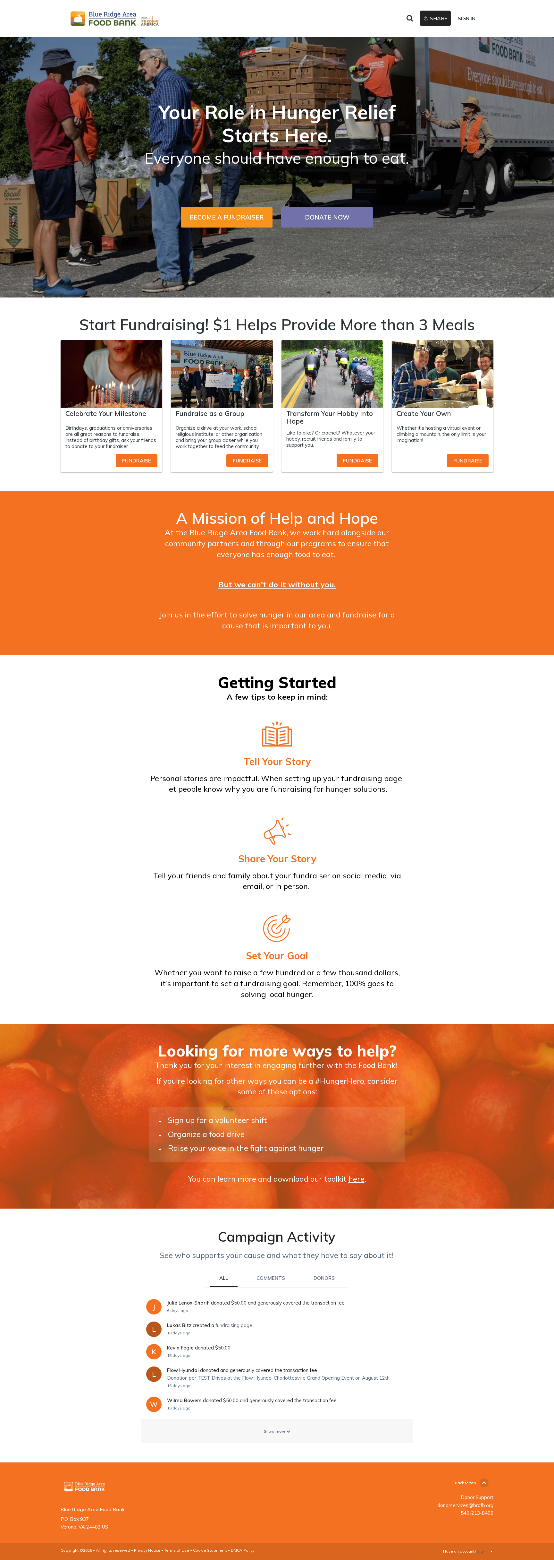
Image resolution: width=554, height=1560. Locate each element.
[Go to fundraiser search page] (410, 18)
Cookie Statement (210, 1550)
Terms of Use (176, 1550)
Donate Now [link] (327, 217)
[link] (118, 19)
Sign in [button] (466, 18)
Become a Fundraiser (226, 217)
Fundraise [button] (136, 460)
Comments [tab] (270, 1278)
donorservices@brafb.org (465, 1505)
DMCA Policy (242, 1550)
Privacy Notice (147, 1550)
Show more (275, 1431)
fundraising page (233, 1325)
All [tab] (223, 1278)
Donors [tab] (324, 1278)
